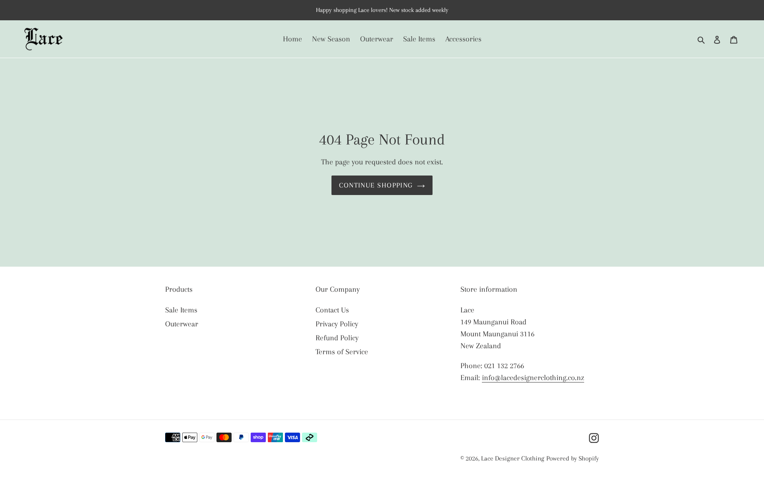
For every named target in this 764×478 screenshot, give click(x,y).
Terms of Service (342, 351)
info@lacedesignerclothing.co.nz (533, 377)
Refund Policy (337, 338)
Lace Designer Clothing (512, 458)
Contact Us (332, 310)
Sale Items (181, 310)
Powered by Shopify (572, 458)
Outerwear (181, 324)
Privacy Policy (337, 324)
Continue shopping (376, 185)
